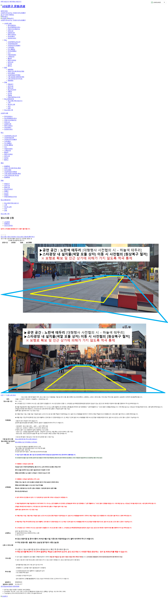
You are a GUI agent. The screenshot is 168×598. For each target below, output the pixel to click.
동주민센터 (4, 11)
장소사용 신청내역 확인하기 (26, 236)
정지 (14, 395)
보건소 (10, 13)
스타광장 (7, 222)
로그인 (3, 14)
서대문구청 (4, 13)
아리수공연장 (8, 225)
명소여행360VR (9, 99)
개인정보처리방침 (6, 586)
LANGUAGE (157, 2)
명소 (5, 40)
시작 (11, 395)
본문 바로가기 (5, 1)
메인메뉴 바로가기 (15, 1)
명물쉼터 (7, 223)
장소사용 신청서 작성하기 (9, 236)
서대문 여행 (8, 23)
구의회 (15, 13)
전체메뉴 (11, 14)
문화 (5, 82)
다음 (8, 395)
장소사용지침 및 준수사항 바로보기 (26, 439)
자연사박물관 (21, 13)
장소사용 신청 (8, 110)
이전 (2, 395)
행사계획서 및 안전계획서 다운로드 (26, 442)
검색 (6, 14)
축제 (5, 67)
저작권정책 (15, 586)
